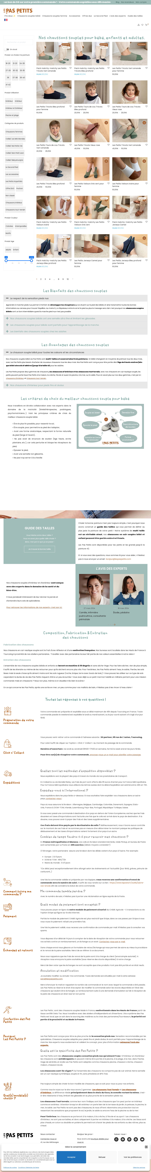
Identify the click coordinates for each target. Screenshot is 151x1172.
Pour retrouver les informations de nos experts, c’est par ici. (34, 607)
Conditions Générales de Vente (28, 1167)
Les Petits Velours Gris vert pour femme (89, 185)
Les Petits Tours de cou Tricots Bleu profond (88, 108)
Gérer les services (139, 1167)
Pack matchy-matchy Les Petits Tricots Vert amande (51, 69)
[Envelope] (142, 1139)
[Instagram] (116, 1139)
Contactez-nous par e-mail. (112, 941)
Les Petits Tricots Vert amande (126, 145)
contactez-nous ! (54, 798)
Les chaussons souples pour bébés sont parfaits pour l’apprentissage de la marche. (54, 324)
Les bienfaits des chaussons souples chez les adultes (38, 331)
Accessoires (74, 16)
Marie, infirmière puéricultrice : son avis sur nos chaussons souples (94, 616)
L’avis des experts (117, 16)
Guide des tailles (135, 16)
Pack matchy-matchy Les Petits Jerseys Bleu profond (51, 261)
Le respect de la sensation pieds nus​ (29, 298)
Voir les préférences (133, 1157)
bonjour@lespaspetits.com (118, 559)
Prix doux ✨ (9, 16)
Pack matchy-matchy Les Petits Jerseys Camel (127, 223)
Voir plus (39, 74)
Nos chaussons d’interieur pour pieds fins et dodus (37, 385)
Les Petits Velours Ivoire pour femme (125, 185)
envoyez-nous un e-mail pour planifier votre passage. (115, 754)
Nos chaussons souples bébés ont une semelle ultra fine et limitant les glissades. (52, 318)
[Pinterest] (136, 1139)
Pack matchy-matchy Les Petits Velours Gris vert (89, 223)
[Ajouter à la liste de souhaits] (70, 68)
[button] (146, 1147)
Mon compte (141, 2)
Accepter (71, 1157)
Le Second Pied (101, 16)
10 (68, 279)
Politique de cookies (10, 1167)
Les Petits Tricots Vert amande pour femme (126, 69)
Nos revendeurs (127, 2)
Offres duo (87, 16)
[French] (6, 20)
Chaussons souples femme (54, 16)
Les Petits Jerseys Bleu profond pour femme (126, 261)
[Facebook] (123, 1139)
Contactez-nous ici (48, 1139)
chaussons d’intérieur (15, 378)
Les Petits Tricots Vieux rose (87, 145)
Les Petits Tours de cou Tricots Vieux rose (126, 108)
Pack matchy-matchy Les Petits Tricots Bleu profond (89, 69)
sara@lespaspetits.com (51, 979)
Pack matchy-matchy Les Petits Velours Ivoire (51, 223)
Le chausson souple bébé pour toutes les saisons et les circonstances (47, 352)
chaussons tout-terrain (36, 378)
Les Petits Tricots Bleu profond (50, 183)
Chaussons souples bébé (28, 16)
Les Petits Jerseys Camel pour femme (88, 261)
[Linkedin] (129, 1139)
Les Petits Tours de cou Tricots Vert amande (50, 146)
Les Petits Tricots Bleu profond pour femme (50, 108)
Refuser (102, 1157)
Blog (117, 2)
